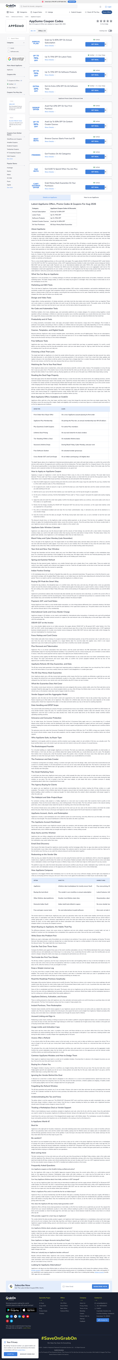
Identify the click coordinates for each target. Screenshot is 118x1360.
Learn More (27, 1328)
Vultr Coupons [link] (11, 156)
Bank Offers (63, 1308)
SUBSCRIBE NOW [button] (100, 1287)
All (33, 31)
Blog (40, 1308)
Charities (41, 1313)
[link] (11, 1317)
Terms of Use (83, 1308)
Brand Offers (64, 1306)
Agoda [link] (9, 185)
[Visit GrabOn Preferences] (16, 59)
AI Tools (41, 1303)
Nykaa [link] (9, 174)
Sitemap (82, 1319)
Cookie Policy (21, 1350)
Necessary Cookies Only (27, 1354)
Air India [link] (9, 178)
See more (10, 158)
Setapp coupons (99, 1272)
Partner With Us (84, 1316)
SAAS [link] (26, 16)
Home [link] (7, 16)
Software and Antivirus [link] (17, 16)
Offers (42, 31)
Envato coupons (36, 1270)
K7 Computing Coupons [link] (14, 153)
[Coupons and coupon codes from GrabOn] (11, 6)
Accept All (10, 1354)
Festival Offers (64, 1311)
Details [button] (49, 46)
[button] (110, 31)
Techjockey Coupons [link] (13, 149)
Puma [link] (8, 181)
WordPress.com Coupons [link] (14, 139)
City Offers (63, 1303)
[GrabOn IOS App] (29, 1310)
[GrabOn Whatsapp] (7, 1317)
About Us (82, 1303)
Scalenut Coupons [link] (12, 146)
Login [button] (109, 7)
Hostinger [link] (10, 168)
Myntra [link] (9, 171)
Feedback (82, 1321)
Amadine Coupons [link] (12, 142)
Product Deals (43, 1311)
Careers (82, 1313)
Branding (82, 1311)
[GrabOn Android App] (13, 1310)
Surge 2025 (42, 1306)
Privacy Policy (84, 1306)
